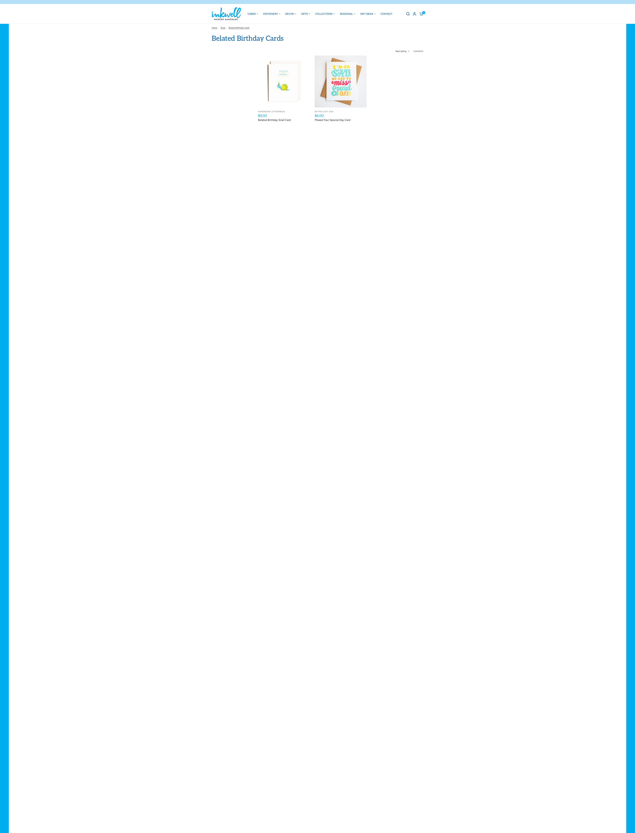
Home (214, 28)
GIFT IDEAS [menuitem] (366, 13)
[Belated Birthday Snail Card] (284, 81)
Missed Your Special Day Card (332, 120)
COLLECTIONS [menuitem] (323, 13)
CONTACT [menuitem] (386, 13)
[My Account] (414, 14)
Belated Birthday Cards (239, 28)
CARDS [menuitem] (252, 13)
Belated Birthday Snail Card (274, 120)
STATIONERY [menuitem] (270, 13)
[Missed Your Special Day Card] (340, 81)
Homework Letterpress (271, 112)
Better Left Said (324, 112)
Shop (223, 28)
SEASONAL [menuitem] (346, 13)
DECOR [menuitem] (289, 13)
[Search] (408, 14)
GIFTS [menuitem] (304, 13)
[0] (420, 14)
